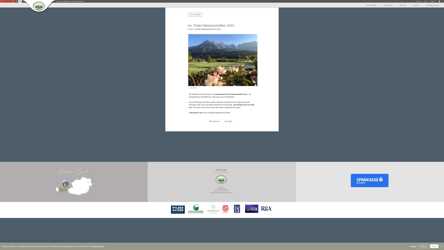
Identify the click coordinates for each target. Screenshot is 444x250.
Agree (434, 246)
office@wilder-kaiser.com (223, 193)
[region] (178, 210)
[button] (371, 5)
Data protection (98, 246)
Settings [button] (413, 246)
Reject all (423, 246)
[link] (439, 1)
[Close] (441, 246)
